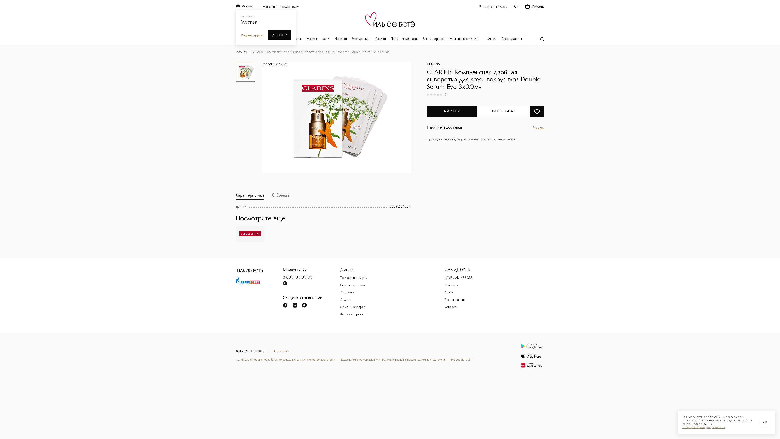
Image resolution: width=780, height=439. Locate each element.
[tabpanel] (323, 206)
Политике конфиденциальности (703, 427)
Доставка (347, 292)
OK (765, 422)
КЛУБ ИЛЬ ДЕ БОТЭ (459, 278)
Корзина (538, 6)
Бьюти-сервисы (434, 39)
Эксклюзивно (361, 39)
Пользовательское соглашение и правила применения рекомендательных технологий (393, 359)
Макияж (312, 39)
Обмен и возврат (352, 307)
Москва (247, 6)
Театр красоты (512, 39)
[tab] (250, 196)
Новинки (341, 39)
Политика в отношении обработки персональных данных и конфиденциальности (285, 359)
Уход (326, 39)
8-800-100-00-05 (297, 278)
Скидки (380, 39)
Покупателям (289, 7)
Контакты (451, 307)
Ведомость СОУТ (461, 359)
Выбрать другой (252, 35)
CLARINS (433, 64)
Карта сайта (281, 351)
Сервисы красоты (352, 285)
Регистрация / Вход (493, 7)
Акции (492, 39)
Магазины (270, 7)
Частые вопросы (352, 314)
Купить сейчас (503, 111)
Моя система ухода (464, 39)
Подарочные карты (404, 39)
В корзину (451, 111)
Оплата (345, 300)
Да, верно (279, 35)
